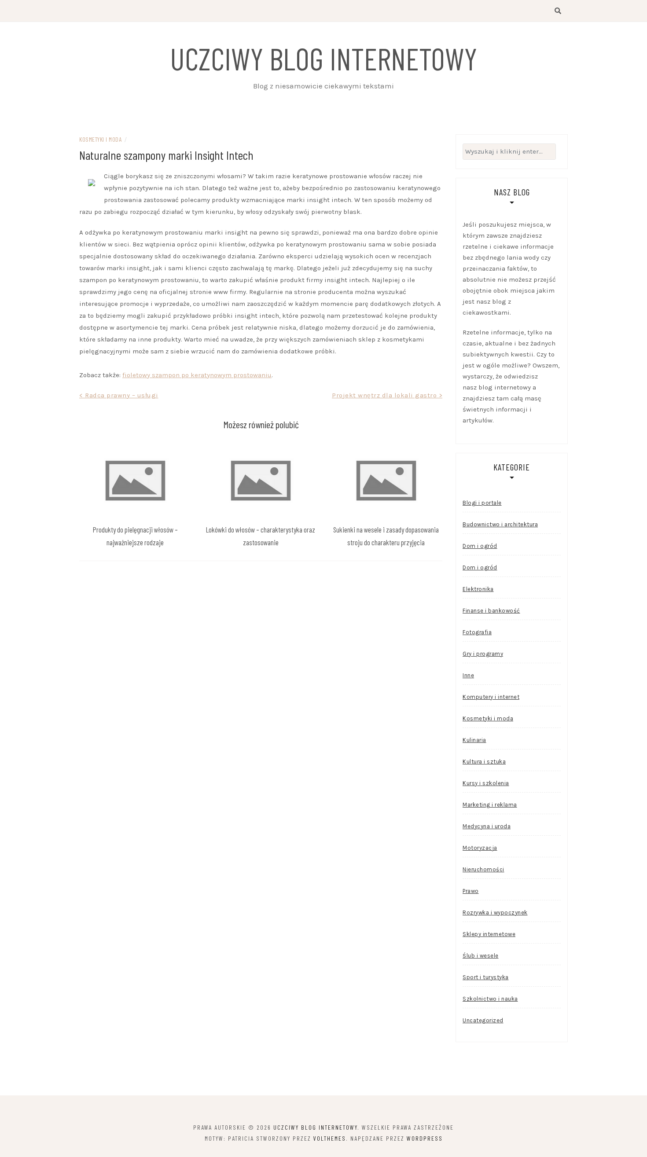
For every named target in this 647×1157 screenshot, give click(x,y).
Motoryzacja (480, 848)
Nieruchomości (483, 869)
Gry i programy (483, 653)
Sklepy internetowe (489, 934)
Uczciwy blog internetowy (323, 58)
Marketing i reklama (490, 804)
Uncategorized (483, 1020)
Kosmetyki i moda (100, 139)
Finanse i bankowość (491, 610)
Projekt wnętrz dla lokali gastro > (387, 395)
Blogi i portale (482, 503)
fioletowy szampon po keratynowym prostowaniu (197, 375)
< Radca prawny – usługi (118, 395)
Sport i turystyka (486, 977)
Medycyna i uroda (487, 826)
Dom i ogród (480, 546)
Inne (468, 675)
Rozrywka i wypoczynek (495, 912)
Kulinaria (474, 740)
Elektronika (478, 589)
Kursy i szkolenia (486, 783)
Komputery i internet (491, 697)
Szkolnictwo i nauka (490, 998)
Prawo (471, 891)
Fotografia (477, 632)
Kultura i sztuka (484, 761)
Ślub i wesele (481, 955)
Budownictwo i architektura (500, 524)
